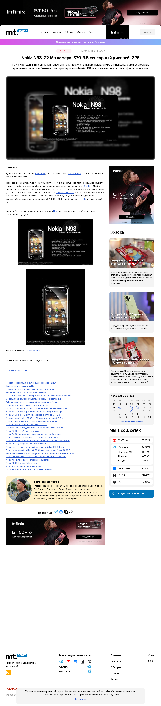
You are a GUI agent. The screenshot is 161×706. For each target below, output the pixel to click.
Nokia (56, 211)
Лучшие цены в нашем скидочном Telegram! (80, 42)
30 (149, 407)
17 (114, 404)
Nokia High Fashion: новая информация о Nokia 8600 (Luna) (35, 447)
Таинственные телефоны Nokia (21, 386)
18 (120, 404)
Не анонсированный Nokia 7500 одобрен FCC (28, 405)
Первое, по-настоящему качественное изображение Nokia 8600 (38, 440)
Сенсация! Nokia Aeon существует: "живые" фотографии (33, 398)
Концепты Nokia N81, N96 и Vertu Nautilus (26, 392)
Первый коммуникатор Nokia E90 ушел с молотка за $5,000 (36, 456)
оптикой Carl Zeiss (65, 192)
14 (114, 417)
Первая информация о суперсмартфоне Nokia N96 (31, 382)
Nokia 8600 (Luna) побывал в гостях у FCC (27, 443)
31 (114, 410)
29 (143, 407)
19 (126, 404)
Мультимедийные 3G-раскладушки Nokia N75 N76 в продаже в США (40, 453)
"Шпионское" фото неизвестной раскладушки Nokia (31, 402)
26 (125, 407)
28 (137, 407)
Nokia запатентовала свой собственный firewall (29, 469)
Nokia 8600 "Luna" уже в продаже (22, 431)
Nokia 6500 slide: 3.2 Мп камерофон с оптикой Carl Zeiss (34, 414)
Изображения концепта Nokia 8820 (23, 466)
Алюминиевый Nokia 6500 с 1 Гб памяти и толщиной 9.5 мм (35, 418)
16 (126, 417)
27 (131, 407)
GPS (85, 199)
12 (144, 414)
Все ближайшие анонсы (132, 421)
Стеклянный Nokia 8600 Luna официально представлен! (33, 421)
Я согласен (80, 699)
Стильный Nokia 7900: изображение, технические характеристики (38, 395)
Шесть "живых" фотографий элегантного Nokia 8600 (32, 437)
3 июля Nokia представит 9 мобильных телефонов (31, 389)
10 (132, 414)
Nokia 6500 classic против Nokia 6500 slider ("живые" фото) (35, 411)
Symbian (88, 186)
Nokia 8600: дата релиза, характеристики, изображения (33, 434)
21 (138, 404)
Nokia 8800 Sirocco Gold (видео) (22, 463)
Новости (63, 51)
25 (120, 407)
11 (138, 414)
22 (143, 404)
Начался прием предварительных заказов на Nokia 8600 (34, 427)
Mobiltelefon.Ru (34, 350)
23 (149, 404)
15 (120, 417)
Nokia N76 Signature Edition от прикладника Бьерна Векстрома (36, 408)
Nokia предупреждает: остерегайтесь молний (28, 459)
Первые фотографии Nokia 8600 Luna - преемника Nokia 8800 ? (38, 450)
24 (114, 407)
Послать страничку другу (18, 370)
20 (131, 404)
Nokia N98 (40, 173)
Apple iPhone (74, 173)
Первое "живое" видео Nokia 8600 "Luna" (26, 424)
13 (150, 414)
